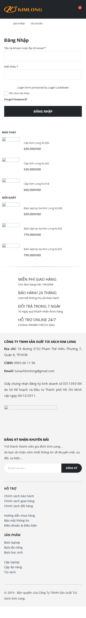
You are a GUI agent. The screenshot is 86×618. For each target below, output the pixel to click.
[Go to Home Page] (5, 23)
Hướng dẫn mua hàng (19, 515)
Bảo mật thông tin (16, 520)
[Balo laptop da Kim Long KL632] (11, 231)
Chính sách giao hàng (19, 501)
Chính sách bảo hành (19, 496)
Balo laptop (12, 542)
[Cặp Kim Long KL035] (11, 146)
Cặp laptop (11, 562)
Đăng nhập (43, 111)
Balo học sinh (13, 552)
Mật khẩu (11, 66)
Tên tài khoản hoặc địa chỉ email (25, 48)
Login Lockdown (58, 87)
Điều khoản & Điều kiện (20, 525)
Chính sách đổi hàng (18, 506)
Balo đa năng (13, 547)
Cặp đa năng (13, 567)
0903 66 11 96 (24, 363)
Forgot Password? (15, 99)
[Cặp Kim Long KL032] (11, 166)
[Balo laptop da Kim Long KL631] (11, 252)
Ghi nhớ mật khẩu (19, 93)
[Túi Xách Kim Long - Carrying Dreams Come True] (23, 9)
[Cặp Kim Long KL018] (11, 187)
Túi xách (10, 572)
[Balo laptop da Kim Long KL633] (11, 211)
